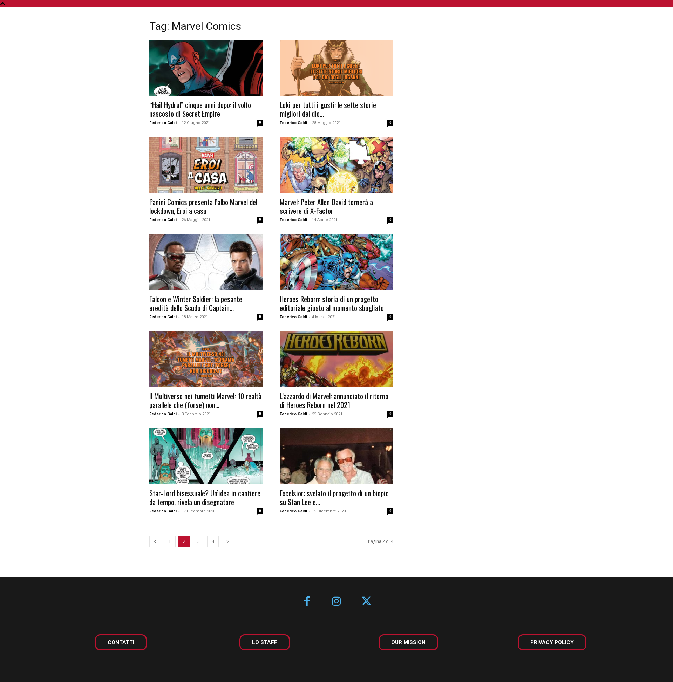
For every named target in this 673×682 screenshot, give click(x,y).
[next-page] (227, 541)
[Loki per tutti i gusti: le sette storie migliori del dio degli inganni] (336, 68)
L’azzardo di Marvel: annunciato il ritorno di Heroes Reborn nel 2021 (334, 400)
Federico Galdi (163, 123)
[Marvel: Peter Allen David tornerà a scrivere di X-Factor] (336, 165)
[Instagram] (337, 602)
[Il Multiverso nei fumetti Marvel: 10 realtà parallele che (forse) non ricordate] (206, 359)
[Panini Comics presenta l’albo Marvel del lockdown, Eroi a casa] (206, 165)
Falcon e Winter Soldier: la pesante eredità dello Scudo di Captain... (195, 303)
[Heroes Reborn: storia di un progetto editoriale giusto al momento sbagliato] (336, 262)
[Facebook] (307, 602)
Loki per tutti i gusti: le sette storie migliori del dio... (328, 109)
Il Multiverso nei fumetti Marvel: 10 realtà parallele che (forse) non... (205, 400)
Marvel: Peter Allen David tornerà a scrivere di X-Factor (326, 206)
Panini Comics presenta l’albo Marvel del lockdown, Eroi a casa (203, 206)
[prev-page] (155, 541)
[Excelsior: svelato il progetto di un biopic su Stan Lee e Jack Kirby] (336, 456)
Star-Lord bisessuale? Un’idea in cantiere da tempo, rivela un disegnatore (204, 497)
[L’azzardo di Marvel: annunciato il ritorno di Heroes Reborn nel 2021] (336, 359)
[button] (647, 21)
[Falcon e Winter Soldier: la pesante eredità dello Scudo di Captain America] (206, 262)
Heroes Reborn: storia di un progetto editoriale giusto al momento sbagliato (332, 303)
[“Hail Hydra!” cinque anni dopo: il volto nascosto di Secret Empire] (206, 68)
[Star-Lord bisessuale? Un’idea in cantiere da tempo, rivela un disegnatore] (206, 456)
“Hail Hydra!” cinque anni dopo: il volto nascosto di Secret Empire (200, 109)
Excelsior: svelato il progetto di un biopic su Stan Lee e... (334, 497)
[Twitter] (366, 602)
